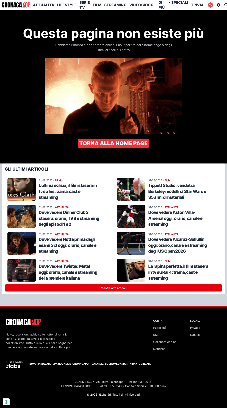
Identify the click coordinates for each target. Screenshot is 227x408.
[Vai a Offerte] (210, 5)
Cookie (195, 335)
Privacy (195, 327)
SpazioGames (62, 363)
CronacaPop (81, 363)
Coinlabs (145, 363)
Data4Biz (98, 363)
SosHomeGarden (116, 363)
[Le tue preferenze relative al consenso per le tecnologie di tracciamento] (6, 401)
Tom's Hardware (39, 363)
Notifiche (159, 349)
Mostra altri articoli (113, 288)
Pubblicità (160, 327)
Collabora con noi (165, 342)
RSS (156, 335)
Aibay (133, 363)
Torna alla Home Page (113, 143)
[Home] (16, 5)
